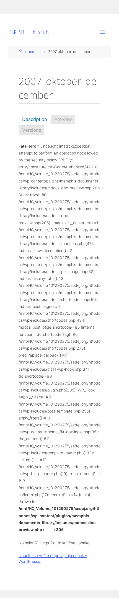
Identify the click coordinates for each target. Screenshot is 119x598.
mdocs (34, 51)
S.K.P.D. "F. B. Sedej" (30, 32)
